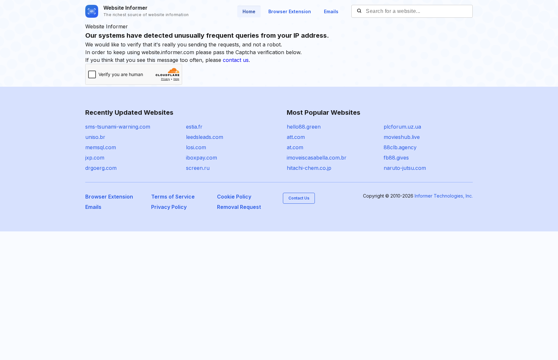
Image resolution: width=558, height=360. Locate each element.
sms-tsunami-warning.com (117, 126)
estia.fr (194, 126)
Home (249, 11)
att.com (296, 137)
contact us (236, 60)
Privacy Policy (169, 207)
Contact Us (298, 198)
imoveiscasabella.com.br (316, 157)
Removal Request (239, 207)
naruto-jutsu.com (405, 168)
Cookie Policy (234, 196)
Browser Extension (289, 11)
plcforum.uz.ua (402, 126)
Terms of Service (173, 196)
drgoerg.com (101, 168)
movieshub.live (402, 137)
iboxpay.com (201, 157)
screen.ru (198, 168)
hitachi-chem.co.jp (309, 168)
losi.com (196, 147)
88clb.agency (400, 147)
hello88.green (304, 126)
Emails (331, 11)
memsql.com (100, 147)
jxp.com (94, 157)
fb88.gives (396, 157)
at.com (295, 147)
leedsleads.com (204, 137)
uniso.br (95, 137)
